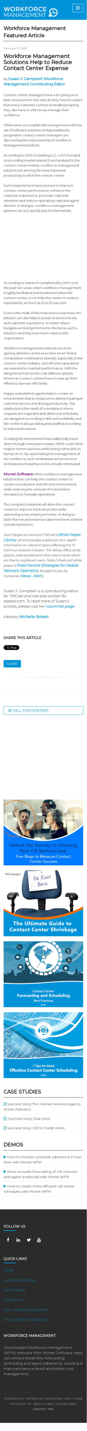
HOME (12, 664)
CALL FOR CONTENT (30, 710)
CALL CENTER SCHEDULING (25, 1320)
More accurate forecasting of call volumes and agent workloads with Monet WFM (40, 1174)
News (26, 576)
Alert (37, 576)
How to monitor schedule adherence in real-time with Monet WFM (43, 1159)
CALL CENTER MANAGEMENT (26, 1310)
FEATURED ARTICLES (20, 1280)
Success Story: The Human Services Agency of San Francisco (42, 1106)
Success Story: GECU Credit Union (36, 1128)
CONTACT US (14, 1300)
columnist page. (60, 606)
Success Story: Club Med (28, 1118)
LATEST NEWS (15, 1290)
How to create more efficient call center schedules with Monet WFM (39, 1189)
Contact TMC (43, 1409)
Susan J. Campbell (25, 78)
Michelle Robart (34, 616)
